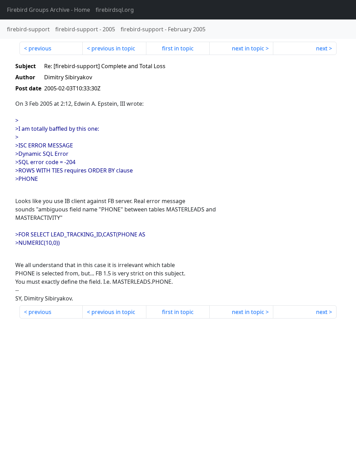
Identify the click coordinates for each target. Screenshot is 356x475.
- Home (48, 10)
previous (40, 48)
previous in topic (113, 48)
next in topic (248, 48)
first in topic (178, 48)
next (321, 48)
